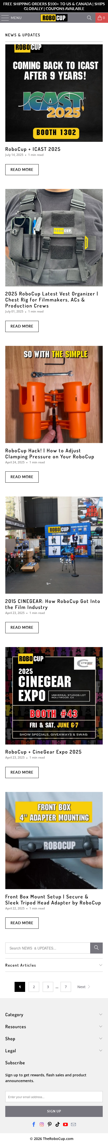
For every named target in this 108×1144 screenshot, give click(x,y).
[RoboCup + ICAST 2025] (54, 93)
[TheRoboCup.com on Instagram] (42, 1124)
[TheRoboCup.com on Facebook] (34, 1124)
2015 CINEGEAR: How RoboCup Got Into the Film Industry (52, 604)
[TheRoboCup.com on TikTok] (58, 1124)
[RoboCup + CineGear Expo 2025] (54, 696)
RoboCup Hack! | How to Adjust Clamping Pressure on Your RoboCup (49, 453)
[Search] (89, 18)
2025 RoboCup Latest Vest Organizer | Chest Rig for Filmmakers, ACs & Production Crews (51, 299)
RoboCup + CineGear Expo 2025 (43, 751)
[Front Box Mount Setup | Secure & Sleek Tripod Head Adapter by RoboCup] (54, 840)
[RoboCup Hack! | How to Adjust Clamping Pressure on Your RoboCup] (54, 394)
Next (82, 986)
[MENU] (3, 18)
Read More (22, 169)
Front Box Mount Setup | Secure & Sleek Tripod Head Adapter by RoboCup (53, 899)
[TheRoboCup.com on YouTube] (66, 1124)
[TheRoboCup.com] (54, 18)
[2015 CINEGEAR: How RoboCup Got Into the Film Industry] (54, 545)
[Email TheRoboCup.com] (73, 1124)
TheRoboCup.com (58, 1138)
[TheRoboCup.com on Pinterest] (49, 1124)
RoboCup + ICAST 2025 (33, 149)
